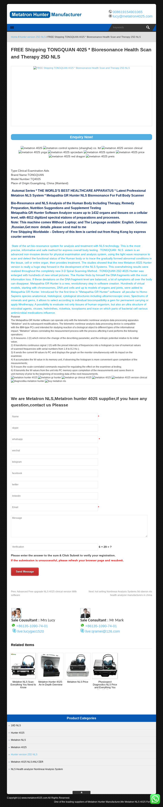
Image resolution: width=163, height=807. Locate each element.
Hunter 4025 (17, 732)
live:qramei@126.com (102, 631)
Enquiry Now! (81, 137)
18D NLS (16, 725)
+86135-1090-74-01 (32, 626)
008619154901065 (128, 12)
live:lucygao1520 (30, 631)
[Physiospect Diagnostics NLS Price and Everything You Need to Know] (105, 677)
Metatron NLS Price (77, 681)
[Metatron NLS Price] (77, 677)
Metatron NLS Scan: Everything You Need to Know (23, 684)
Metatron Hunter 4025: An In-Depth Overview (50, 683)
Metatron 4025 (19, 747)
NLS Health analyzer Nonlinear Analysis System (37, 769)
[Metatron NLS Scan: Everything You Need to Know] (23, 677)
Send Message (25, 571)
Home (14, 37)
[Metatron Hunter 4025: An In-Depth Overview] (50, 677)
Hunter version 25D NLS (32, 37)
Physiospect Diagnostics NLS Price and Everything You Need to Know (105, 686)
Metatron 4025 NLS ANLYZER (27, 761)
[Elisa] (16, 617)
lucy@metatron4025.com (132, 16)
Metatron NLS (18, 740)
